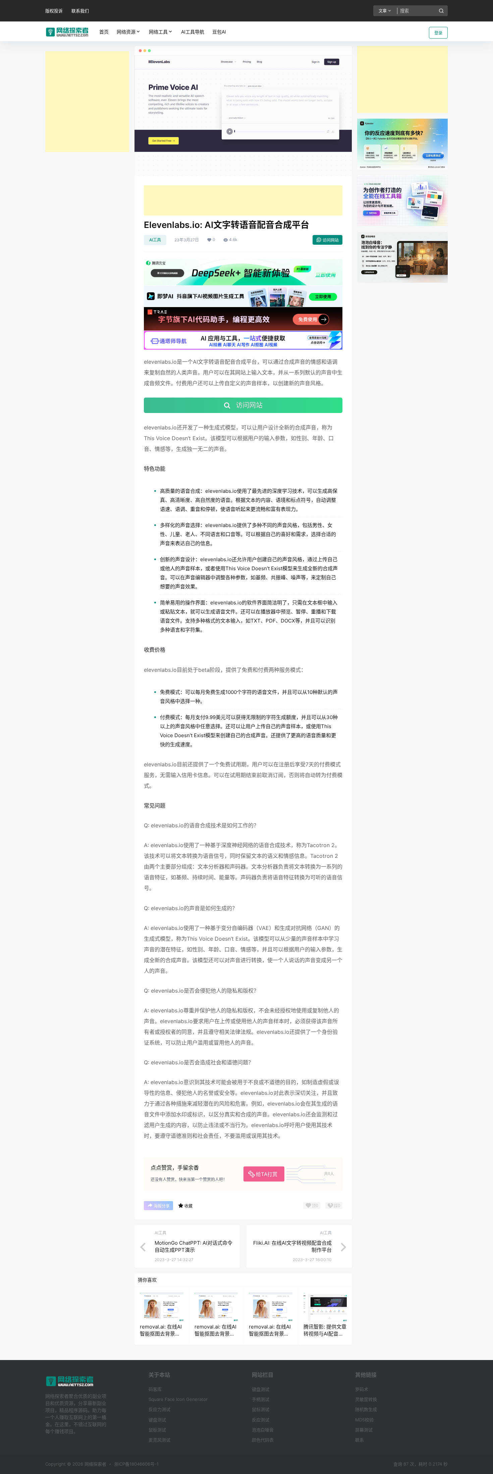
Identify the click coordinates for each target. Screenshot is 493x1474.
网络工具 (158, 32)
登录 (438, 33)
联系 (359, 1439)
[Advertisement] (87, 101)
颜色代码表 (263, 1439)
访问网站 (331, 240)
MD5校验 (364, 1419)
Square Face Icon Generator (178, 1399)
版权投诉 (54, 10)
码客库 (155, 1389)
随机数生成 (366, 1409)
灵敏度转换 (366, 1399)
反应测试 (260, 1419)
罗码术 (361, 1389)
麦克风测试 (159, 1439)
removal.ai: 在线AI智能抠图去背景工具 (161, 1333)
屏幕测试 (364, 1429)
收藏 (188, 1205)
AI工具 (155, 239)
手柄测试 (260, 1399)
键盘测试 (157, 1419)
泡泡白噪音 (263, 1429)
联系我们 (80, 10)
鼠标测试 (157, 1429)
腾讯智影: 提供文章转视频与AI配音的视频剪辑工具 (325, 1333)
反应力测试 (159, 1409)
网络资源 (126, 32)
